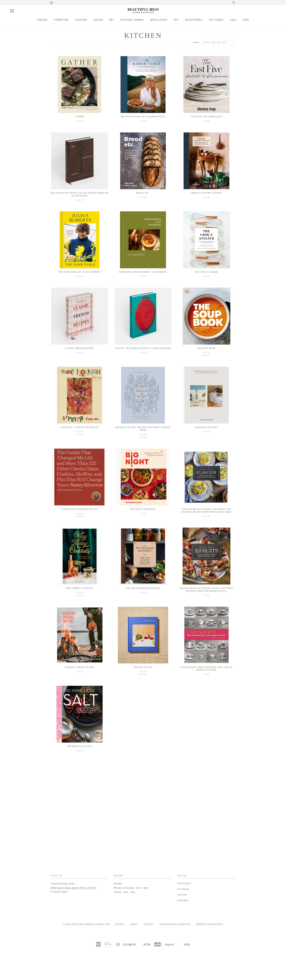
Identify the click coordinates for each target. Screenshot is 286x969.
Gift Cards (216, 20)
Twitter (182, 895)
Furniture (61, 20)
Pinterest (183, 900)
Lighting (81, 20)
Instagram (184, 883)
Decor (98, 20)
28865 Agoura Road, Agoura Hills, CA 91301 (73, 888)
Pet (176, 20)
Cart (246, 20)
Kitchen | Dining (132, 20)
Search (119, 924)
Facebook (183, 889)
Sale (233, 20)
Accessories (193, 20)
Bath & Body (158, 20)
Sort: (197, 42)
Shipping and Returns (209, 924)
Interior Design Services (174, 924)
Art (111, 20)
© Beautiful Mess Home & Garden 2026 (86, 924)
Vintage (42, 20)
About (134, 924)
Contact (148, 924)
